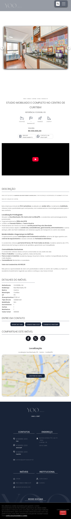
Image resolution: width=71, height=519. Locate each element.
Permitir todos (63, 513)
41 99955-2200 (22, 440)
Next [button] (69, 48)
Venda (18, 479)
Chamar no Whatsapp (50, 324)
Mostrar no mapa (35, 376)
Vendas (29, 98)
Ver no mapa (43, 445)
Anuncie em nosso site (23, 487)
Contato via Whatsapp (44, 136)
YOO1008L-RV (45, 98)
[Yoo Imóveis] (15, 5)
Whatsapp (42, 338)
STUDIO (38, 98)
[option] (35, 47)
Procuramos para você (23, 483)
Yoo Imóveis (35, 410)
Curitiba (34, 98)
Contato (42, 483)
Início (24, 98)
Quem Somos (43, 479)
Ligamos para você (33, 324)
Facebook (28, 338)
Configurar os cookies (63, 509)
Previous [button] (2, 48)
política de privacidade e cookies (16, 516)
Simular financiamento (28, 136)
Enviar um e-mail (17, 324)
